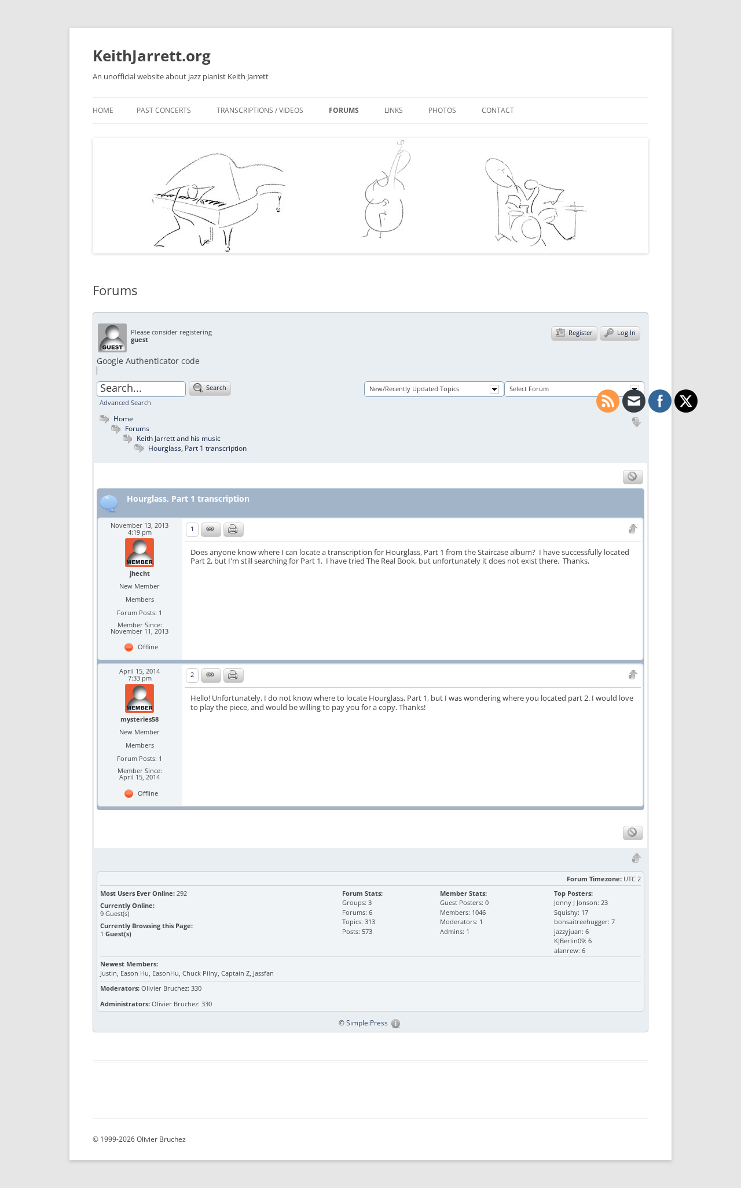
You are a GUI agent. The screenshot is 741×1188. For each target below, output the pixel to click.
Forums (344, 110)
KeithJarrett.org (152, 55)
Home (103, 110)
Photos (442, 110)
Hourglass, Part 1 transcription (197, 448)
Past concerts (164, 110)
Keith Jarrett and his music (179, 438)
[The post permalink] (211, 530)
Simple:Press (367, 1022)
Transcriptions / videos (260, 110)
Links (393, 110)
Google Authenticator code (148, 360)
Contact (498, 110)
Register (580, 332)
